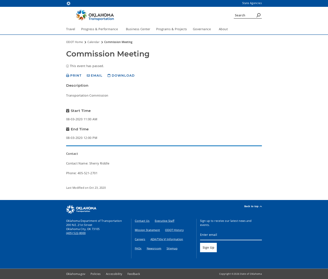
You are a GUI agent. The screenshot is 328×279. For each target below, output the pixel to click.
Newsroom (154, 248)
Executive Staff (164, 221)
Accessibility (114, 274)
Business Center (138, 29)
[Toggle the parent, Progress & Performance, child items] (119, 29)
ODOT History (174, 230)
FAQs (138, 248)
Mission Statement (147, 230)
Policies (96, 274)
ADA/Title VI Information (167, 239)
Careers (140, 239)
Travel (70, 29)
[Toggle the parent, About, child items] (229, 29)
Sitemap (172, 248)
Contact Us (142, 221)
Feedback (133, 274)
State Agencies (252, 3)
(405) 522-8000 (76, 233)
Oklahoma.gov (75, 274)
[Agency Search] (258, 15)
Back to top (251, 206)
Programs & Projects (171, 29)
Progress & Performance (99, 29)
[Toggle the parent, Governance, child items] (212, 29)
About (223, 29)
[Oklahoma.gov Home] (68, 3)
